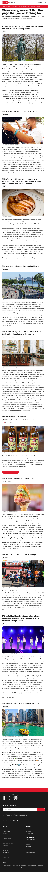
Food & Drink (14, 6)
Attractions (32, 6)
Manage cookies (6, 857)
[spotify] (17, 820)
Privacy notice (5, 840)
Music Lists (28, 844)
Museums (38, 6)
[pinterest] (14, 820)
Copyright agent (6, 852)
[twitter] (7, 820)
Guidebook (28, 842)
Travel (24, 6)
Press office (5, 829)
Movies (27, 849)
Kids (28, 6)
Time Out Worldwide (30, 839)
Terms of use (5, 850)
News (4, 6)
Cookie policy (5, 845)
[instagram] (10, 820)
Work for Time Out (6, 836)
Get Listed (28, 829)
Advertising (28, 831)
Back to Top (25, 790)
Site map (4, 862)
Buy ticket (10, 472)
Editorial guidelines (7, 838)
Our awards (5, 833)
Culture (20, 6)
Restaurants (28, 846)
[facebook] (3, 820)
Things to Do (8, 6)
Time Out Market (29, 833)
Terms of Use (23, 814)
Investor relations (6, 831)
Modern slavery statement (8, 855)
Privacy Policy (30, 814)
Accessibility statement (7, 848)
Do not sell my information (8, 843)
